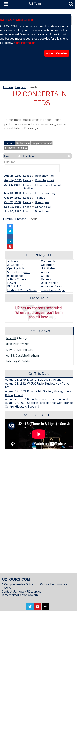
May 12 (11, 350)
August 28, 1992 (15, 383)
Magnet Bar (34, 379)
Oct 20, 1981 (12, 197)
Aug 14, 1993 (13, 180)
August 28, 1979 (15, 379)
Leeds (27, 175)
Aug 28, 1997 (13, 175)
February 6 (13, 361)
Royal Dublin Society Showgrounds (49, 391)
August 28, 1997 (15, 399)
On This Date (38, 373)
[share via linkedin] (10, 241)
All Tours (12, 261)
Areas (45, 272)
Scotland (33, 406)
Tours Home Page (53, 290)
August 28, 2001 (15, 402)
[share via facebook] (10, 236)
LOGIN (11, 282)
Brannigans (42, 202)
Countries (47, 264)
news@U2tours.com (31, 591)
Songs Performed (42, 143)
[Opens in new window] (30, 608)
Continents (48, 261)
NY (7, 387)
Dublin (47, 379)
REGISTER (14, 286)
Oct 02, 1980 (12, 202)
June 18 (11, 338)
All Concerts (15, 264)
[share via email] (10, 226)
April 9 (10, 355)
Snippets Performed (16, 147)
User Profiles (49, 282)
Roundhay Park (44, 175)
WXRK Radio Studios (40, 383)
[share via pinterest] (10, 246)
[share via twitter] (10, 231)
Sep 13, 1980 (12, 206)
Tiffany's (40, 197)
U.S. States (48, 268)
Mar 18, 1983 (12, 193)
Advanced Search (52, 286)
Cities (45, 275)
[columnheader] (12, 156)
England (20, 87)
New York (61, 383)
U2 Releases (15, 275)
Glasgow (20, 406)
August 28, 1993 (15, 391)
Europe (8, 87)
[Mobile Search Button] (71, 4)
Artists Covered (17, 279)
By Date (9, 143)
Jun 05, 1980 (12, 211)
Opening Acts (16, 268)
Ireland (57, 379)
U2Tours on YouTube (38, 415)
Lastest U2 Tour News (22, 290)
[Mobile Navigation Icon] (5, 4)
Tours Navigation (39, 255)
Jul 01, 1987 (12, 184)
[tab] (9, 143)
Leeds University (45, 193)
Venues (46, 279)
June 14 (11, 344)
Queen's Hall (43, 206)
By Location (23, 143)
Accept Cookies (56, 53)
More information (24, 42)
